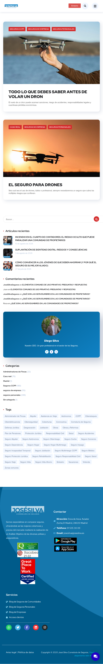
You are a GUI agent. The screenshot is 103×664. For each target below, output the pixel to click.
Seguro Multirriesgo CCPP (66, 450)
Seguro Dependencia (14, 444)
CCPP (78, 416)
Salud (71, 433)
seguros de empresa (38, 29)
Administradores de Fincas (15, 371)
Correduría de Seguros (81, 421)
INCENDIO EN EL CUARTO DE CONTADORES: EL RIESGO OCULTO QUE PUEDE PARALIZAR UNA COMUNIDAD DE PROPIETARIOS (55, 239)
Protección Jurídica (33, 433)
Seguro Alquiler (11, 439)
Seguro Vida (25, 462)
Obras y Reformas (70, 427)
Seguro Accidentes (86, 433)
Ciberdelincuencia (12, 421)
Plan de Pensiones (13, 433)
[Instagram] (45, 627)
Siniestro (60, 462)
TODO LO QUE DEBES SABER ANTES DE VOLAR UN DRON (48, 94)
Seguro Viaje (10, 462)
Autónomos (66, 416)
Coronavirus (61, 421)
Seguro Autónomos (30, 439)
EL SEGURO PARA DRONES (35, 184)
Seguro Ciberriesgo (51, 439)
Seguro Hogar (33, 444)
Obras (55, 427)
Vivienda (86, 462)
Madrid (6, 381)
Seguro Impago (77, 444)
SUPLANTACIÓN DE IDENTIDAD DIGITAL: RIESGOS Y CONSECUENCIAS (51, 249)
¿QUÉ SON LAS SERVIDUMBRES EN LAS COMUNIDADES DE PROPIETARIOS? (56, 294)
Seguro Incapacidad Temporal (17, 450)
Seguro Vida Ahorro (43, 462)
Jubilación (44, 427)
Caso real (15, 127)
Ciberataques (91, 416)
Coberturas (47, 421)
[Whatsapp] (9, 627)
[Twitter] (18, 627)
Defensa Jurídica (12, 427)
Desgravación (29, 427)
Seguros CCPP (17, 29)
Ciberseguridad (31, 421)
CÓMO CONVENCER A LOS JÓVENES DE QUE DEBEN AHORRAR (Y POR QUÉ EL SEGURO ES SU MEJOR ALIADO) (56, 264)
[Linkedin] (36, 627)
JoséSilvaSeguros (11, 285)
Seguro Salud (90, 456)
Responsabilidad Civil (55, 433)
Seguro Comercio (88, 439)
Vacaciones (73, 462)
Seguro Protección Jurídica (16, 456)
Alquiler (33, 416)
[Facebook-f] (27, 627)
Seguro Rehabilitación (41, 456)
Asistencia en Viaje (49, 416)
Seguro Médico (88, 450)
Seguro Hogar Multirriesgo (55, 444)
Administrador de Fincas (15, 416)
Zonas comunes (12, 467)
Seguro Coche (70, 439)
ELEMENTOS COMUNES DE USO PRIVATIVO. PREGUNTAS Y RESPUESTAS (54, 285)
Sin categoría (9, 399)
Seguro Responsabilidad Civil (68, 456)
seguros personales (63, 29)
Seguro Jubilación (42, 450)
